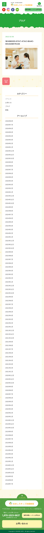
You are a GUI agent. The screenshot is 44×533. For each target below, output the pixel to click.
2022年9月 (9, 297)
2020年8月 (9, 390)
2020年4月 (9, 405)
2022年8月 (9, 300)
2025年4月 (9, 181)
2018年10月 (9, 472)
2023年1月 (9, 282)
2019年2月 (9, 458)
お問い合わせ (22, 523)
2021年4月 (9, 360)
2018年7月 (9, 484)
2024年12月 (9, 196)
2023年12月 (9, 241)
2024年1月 (9, 237)
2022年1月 (9, 327)
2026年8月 (9, 121)
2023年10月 (9, 248)
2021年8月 (9, 345)
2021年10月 (9, 338)
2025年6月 (9, 173)
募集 (6, 110)
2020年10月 (9, 383)
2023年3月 (9, 274)
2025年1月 (9, 192)
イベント (8, 99)
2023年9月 (9, 252)
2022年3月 (9, 319)
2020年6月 (9, 398)
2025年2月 (9, 188)
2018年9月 (9, 476)
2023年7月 (9, 259)
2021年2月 (9, 368)
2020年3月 (9, 409)
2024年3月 (9, 229)
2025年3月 (9, 184)
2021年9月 (9, 342)
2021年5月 (9, 357)
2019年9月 (9, 431)
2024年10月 (9, 203)
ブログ (7, 106)
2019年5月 (9, 446)
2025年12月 (9, 151)
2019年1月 (9, 461)
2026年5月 (9, 132)
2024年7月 (9, 214)
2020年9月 (9, 386)
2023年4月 (9, 270)
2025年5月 (9, 177)
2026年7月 (9, 125)
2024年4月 (9, 226)
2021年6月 (9, 353)
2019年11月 (9, 424)
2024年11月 (9, 199)
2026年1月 (9, 147)
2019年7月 (9, 439)
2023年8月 (9, 256)
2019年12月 (9, 420)
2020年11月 (9, 379)
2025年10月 (9, 158)
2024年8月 (9, 211)
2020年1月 (9, 416)
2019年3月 (9, 454)
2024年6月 (9, 218)
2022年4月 (9, 315)
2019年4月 (9, 450)
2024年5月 (9, 222)
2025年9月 (9, 162)
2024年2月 (9, 233)
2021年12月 (9, 330)
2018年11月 (9, 469)
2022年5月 (9, 312)
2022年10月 (9, 293)
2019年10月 (9, 428)
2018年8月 (9, 480)
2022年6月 (9, 308)
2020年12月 (9, 375)
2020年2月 (9, 413)
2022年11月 (9, 289)
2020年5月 (9, 401)
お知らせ (8, 102)
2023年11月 (9, 244)
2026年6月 (9, 128)
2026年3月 (9, 140)
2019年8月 (9, 435)
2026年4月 (9, 136)
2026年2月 (9, 143)
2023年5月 (9, 267)
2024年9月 (9, 207)
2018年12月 (9, 465)
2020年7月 (9, 394)
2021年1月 (9, 371)
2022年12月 (9, 285)
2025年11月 (9, 155)
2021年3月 (9, 364)
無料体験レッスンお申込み (33, 9)
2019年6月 (9, 443)
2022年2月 (9, 323)
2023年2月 (9, 278)
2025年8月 (9, 166)
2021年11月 (9, 334)
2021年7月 (9, 349)
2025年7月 (9, 169)
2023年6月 (9, 263)
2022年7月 (9, 304)
